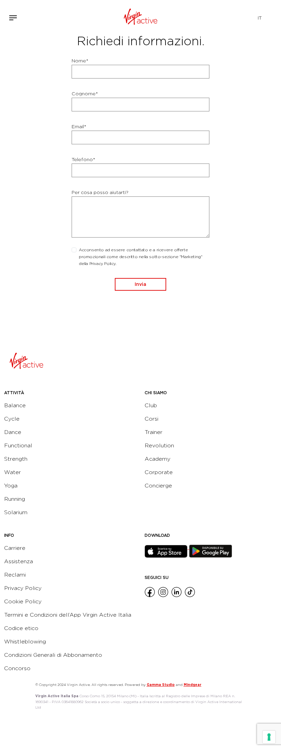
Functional (18, 445)
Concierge (158, 485)
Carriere (14, 548)
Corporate (159, 472)
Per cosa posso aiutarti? (100, 192)
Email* (79, 126)
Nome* (80, 60)
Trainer (153, 432)
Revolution (159, 445)
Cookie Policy (22, 601)
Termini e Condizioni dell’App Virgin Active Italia (67, 615)
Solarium (15, 512)
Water (12, 472)
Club (151, 405)
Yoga (10, 485)
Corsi (151, 418)
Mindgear (192, 684)
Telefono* (83, 159)
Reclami (15, 574)
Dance (12, 432)
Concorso (17, 668)
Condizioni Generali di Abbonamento (53, 655)
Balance (15, 405)
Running (14, 499)
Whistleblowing (25, 641)
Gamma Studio (161, 684)
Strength (15, 459)
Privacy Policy (22, 588)
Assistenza (18, 561)
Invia (140, 284)
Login (230, 18)
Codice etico (21, 628)
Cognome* (85, 93)
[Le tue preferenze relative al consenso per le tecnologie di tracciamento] (269, 737)
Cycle (12, 418)
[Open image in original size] (140, 18)
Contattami (250, 16)
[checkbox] (74, 249)
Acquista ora (239, 16)
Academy (157, 459)
